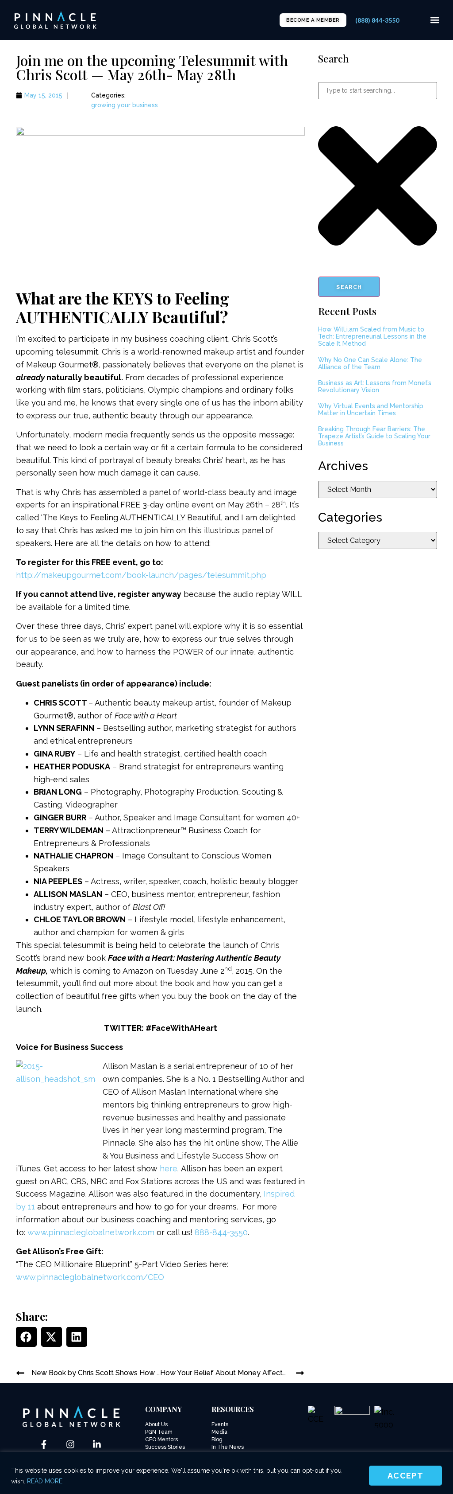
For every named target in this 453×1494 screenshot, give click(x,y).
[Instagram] (70, 1444)
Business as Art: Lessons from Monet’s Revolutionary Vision (374, 386)
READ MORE (44, 1481)
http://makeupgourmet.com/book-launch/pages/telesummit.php (141, 575)
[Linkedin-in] (96, 1444)
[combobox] (377, 90)
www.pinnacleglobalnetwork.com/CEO (90, 1277)
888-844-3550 (221, 1232)
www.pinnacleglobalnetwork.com (90, 1232)
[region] (226, 1473)
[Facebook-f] (43, 1444)
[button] (434, 20)
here (168, 1168)
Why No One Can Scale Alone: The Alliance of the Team (370, 363)
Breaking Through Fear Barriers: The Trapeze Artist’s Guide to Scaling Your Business (374, 436)
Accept (405, 1475)
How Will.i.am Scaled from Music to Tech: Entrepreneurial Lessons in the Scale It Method (372, 336)
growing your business (124, 105)
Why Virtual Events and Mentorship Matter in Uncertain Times (370, 409)
